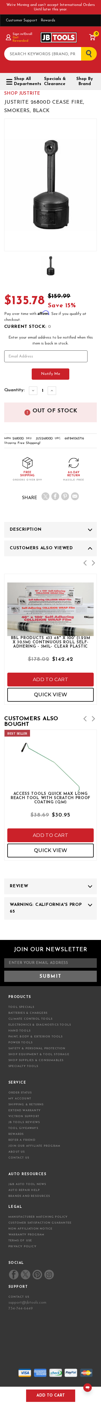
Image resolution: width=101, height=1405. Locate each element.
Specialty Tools (23, 1066)
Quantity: (14, 390)
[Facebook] (55, 496)
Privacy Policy (22, 1246)
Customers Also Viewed (41, 548)
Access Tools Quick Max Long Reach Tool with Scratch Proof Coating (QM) (50, 798)
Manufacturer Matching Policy (38, 1217)
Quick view (50, 695)
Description (25, 530)
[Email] (75, 496)
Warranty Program (26, 1234)
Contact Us (18, 1157)
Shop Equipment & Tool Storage (38, 1054)
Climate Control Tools (30, 1019)
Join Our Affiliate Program (34, 1146)
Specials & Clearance (55, 81)
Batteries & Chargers (27, 1013)
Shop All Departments (25, 81)
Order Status (20, 1092)
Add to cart (50, 679)
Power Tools (20, 1042)
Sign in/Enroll (22, 34)
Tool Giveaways (23, 1128)
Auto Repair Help (24, 1190)
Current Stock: (27, 326)
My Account (19, 1098)
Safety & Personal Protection (37, 1048)
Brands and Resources (29, 1196)
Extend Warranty (24, 1110)
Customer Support (21, 20)
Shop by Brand (84, 81)
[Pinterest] (65, 496)
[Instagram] (49, 1275)
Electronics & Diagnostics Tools (39, 1024)
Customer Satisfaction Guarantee (40, 1222)
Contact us (18, 1297)
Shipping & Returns (26, 1104)
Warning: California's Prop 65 (46, 908)
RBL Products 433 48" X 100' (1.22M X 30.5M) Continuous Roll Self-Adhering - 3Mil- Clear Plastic (50, 642)
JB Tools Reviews (24, 1122)
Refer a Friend (21, 1140)
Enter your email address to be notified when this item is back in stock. (50, 340)
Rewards (48, 20)
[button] (85, 563)
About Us (16, 1151)
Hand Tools (19, 1030)
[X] (45, 496)
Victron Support (23, 1116)
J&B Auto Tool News (27, 1184)
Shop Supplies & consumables (35, 1060)
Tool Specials (21, 1007)
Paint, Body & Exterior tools (35, 1036)
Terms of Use (20, 1240)
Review (19, 886)
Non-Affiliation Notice (30, 1228)
